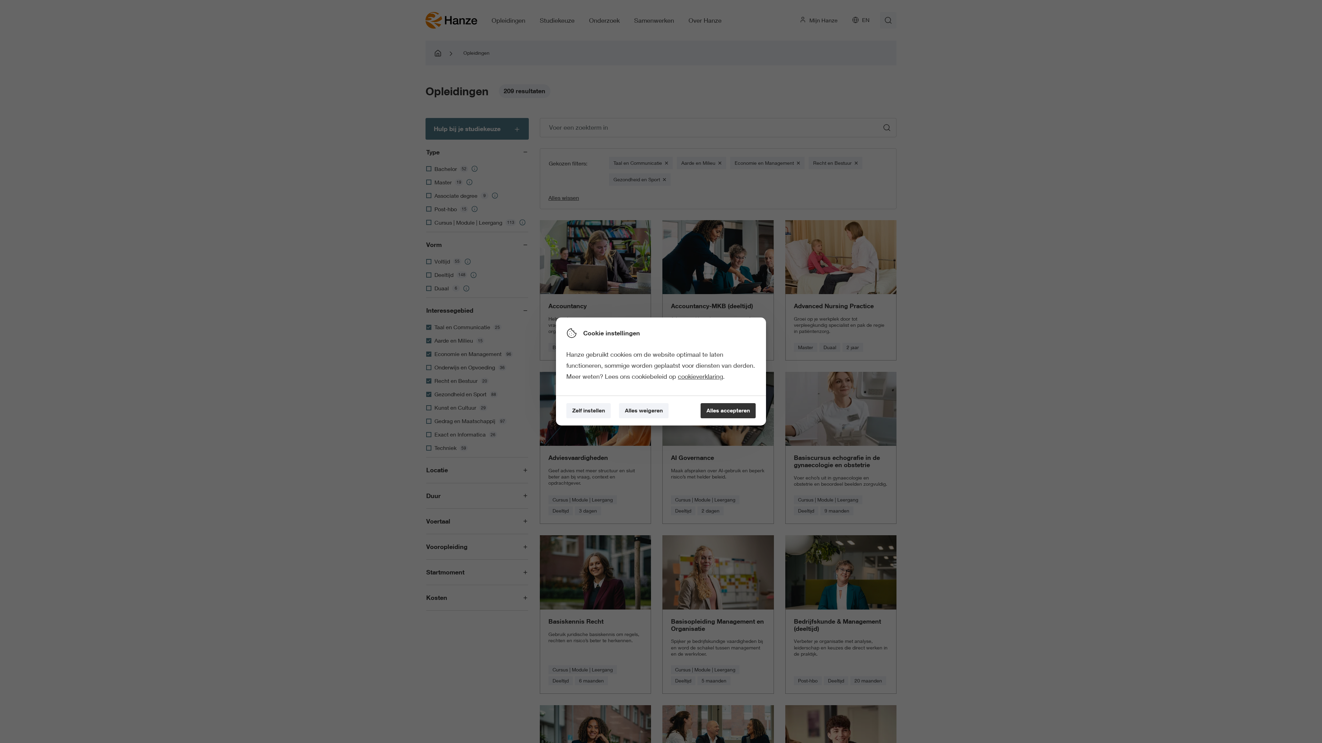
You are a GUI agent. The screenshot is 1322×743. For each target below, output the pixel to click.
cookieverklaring (700, 376)
